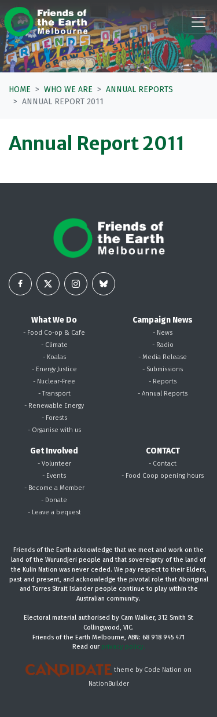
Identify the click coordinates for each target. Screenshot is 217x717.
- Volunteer (54, 463)
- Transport (54, 393)
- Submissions (162, 369)
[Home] (45, 21)
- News (162, 332)
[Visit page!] (20, 283)
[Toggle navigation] (198, 22)
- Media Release (162, 357)
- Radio (163, 345)
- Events (54, 476)
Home (20, 89)
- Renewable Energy (54, 405)
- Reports (162, 381)
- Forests (54, 418)
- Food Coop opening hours (163, 476)
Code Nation (163, 670)
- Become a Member (54, 488)
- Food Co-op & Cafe (54, 332)
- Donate (54, 500)
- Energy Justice (54, 369)
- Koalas (54, 357)
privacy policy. (123, 646)
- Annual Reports (162, 393)
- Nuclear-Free (54, 381)
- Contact (162, 463)
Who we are (68, 89)
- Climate (54, 345)
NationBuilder (109, 683)
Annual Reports (139, 89)
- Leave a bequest (54, 512)
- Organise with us (54, 430)
